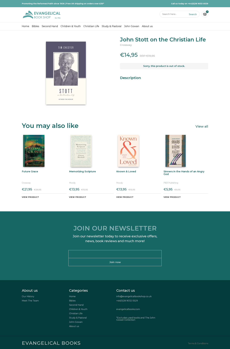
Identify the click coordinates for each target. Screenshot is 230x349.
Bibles (35, 26)
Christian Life (91, 26)
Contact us (125, 290)
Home (25, 26)
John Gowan (131, 26)
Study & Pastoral (112, 26)
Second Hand (50, 26)
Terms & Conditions (198, 343)
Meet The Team (30, 300)
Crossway (126, 45)
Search (193, 14)
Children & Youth (71, 26)
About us (147, 26)
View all (202, 126)
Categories (78, 290)
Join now (115, 262)
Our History (28, 296)
